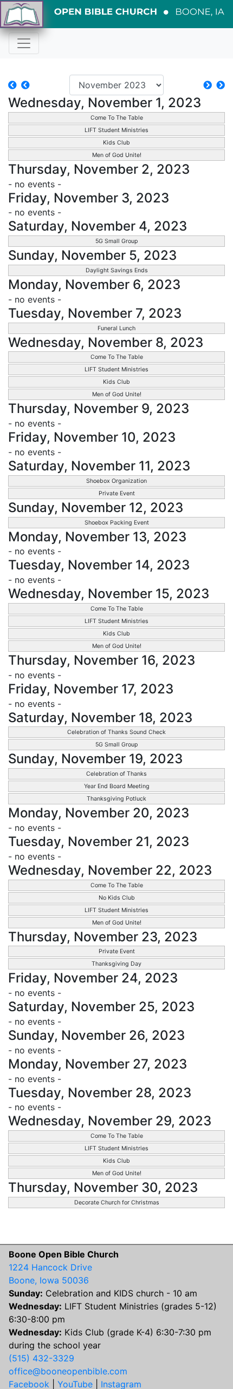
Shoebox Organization (116, 480)
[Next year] (220, 85)
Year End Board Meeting (117, 786)
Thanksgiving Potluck (116, 798)
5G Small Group (116, 241)
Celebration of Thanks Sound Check (116, 732)
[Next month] (207, 85)
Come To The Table (116, 117)
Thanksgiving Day (116, 963)
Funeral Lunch (116, 328)
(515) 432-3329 (41, 1358)
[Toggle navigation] (24, 43)
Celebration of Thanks (116, 773)
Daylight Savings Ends (117, 270)
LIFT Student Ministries (116, 130)
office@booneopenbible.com (68, 1371)
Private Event (117, 493)
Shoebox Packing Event (117, 522)
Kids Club (116, 142)
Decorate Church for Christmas (116, 1202)
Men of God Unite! (116, 155)
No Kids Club (117, 897)
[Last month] (25, 85)
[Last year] (12, 85)
